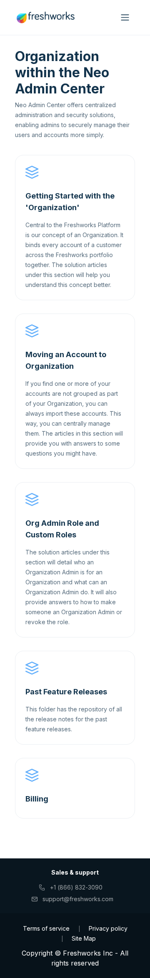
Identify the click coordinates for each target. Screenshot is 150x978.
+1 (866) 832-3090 (76, 887)
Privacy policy (108, 928)
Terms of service (46, 928)
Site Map (84, 938)
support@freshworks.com (78, 898)
